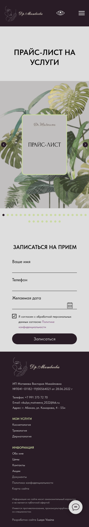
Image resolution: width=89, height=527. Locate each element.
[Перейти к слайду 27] (55, 221)
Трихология (19, 430)
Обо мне (18, 453)
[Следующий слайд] (85, 144)
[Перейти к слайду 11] (47, 215)
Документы (19, 477)
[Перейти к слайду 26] (51, 221)
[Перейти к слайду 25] (47, 221)
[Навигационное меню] (82, 13)
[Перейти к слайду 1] (3, 215)
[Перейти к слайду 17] (73, 215)
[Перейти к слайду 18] (77, 215)
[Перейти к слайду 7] (29, 215)
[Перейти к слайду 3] (12, 215)
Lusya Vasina (45, 519)
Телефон (19, 279)
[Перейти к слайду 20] (85, 215)
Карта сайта (20, 488)
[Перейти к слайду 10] (42, 215)
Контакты (18, 465)
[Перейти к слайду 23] (38, 221)
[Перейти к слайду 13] (55, 215)
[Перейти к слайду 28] (60, 221)
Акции (16, 471)
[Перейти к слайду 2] (8, 215)
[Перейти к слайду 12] (51, 215)
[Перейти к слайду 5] (21, 215)
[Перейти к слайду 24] (42, 221)
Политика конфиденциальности (32, 482)
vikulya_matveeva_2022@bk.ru (40, 402)
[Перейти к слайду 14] (60, 215)
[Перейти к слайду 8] (34, 215)
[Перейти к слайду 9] (38, 215)
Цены (15, 459)
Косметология (21, 424)
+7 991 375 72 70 (36, 397)
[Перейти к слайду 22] (34, 221)
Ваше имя (21, 261)
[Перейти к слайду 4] (16, 215)
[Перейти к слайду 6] (25, 215)
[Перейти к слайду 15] (64, 215)
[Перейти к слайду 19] (81, 215)
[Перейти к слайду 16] (68, 215)
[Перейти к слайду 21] (29, 221)
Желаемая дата (26, 298)
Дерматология (22, 436)
